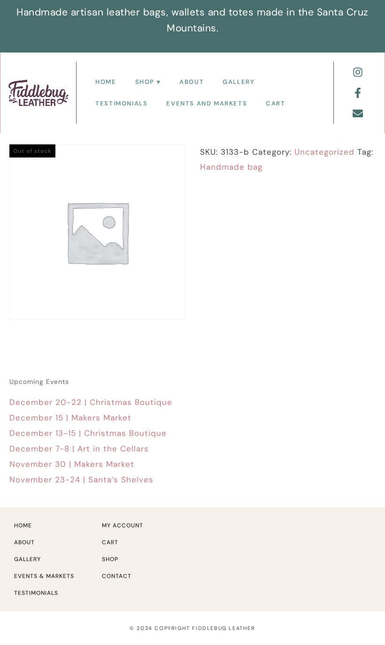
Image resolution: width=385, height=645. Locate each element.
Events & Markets (44, 576)
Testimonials (121, 103)
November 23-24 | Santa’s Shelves (81, 479)
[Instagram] (357, 72)
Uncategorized (324, 152)
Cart (275, 103)
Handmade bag (231, 167)
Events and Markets (206, 103)
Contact (116, 576)
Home (105, 82)
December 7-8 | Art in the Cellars (79, 448)
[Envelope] (357, 113)
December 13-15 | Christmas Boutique (88, 433)
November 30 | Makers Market (71, 464)
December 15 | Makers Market (70, 417)
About (191, 82)
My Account (122, 525)
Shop (144, 82)
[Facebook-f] (357, 92)
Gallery (238, 82)
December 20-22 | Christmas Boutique (90, 402)
